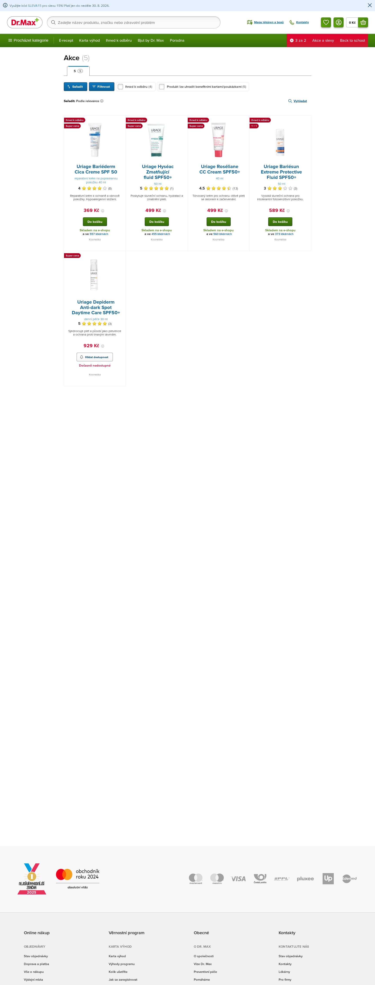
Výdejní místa (33, 979)
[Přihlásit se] (339, 22)
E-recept (66, 40)
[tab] (78, 71)
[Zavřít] (369, 5)
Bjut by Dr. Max (151, 40)
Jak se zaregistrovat (123, 979)
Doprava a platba (36, 964)
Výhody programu (122, 964)
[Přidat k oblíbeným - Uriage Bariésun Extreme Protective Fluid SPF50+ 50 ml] (306, 120)
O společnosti (204, 956)
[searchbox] (133, 22)
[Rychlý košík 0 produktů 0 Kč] (363, 22)
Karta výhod (89, 40)
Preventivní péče (205, 971)
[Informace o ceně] (102, 210)
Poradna (177, 40)
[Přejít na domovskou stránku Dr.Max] (25, 22)
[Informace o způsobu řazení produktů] (102, 101)
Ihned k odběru (119, 40)
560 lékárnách (222, 234)
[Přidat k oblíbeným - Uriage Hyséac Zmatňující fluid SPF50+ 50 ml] (183, 120)
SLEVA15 (34, 5)
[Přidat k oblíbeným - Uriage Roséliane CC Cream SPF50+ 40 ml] (244, 120)
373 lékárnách (284, 234)
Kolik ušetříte (118, 971)
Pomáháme (202, 979)
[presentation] (95, 139)
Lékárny (284, 971)
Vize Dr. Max (203, 964)
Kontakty (285, 964)
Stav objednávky (36, 956)
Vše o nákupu (34, 971)
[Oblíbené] (326, 22)
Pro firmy (285, 979)
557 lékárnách (99, 234)
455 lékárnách (160, 234)
